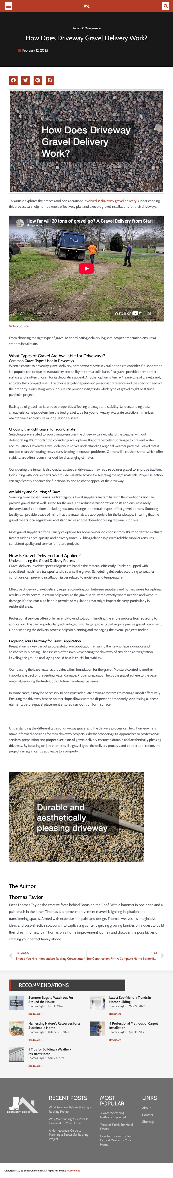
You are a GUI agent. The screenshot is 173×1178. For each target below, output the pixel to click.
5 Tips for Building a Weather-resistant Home (49, 1051)
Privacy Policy (73, 1170)
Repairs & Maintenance (87, 28)
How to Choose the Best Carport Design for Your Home (116, 1140)
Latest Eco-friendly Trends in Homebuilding (130, 1000)
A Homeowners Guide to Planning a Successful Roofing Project (69, 1134)
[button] (8, 6)
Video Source (19, 326)
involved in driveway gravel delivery (110, 201)
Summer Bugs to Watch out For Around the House (50, 1000)
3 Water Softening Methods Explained (113, 1115)
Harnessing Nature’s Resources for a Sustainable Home (54, 1025)
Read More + (35, 1013)
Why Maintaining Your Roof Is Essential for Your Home (68, 1121)
